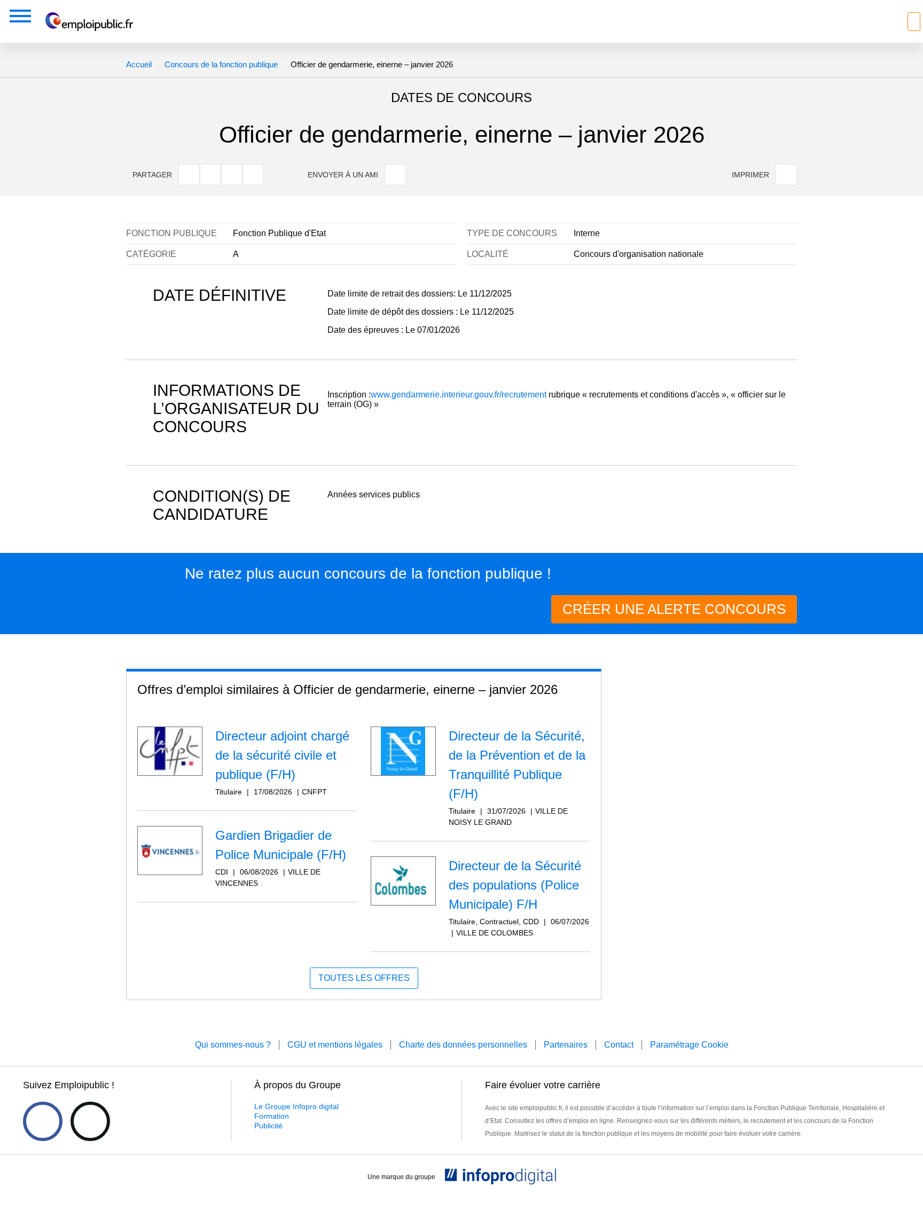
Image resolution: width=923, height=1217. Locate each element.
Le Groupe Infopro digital (296, 1106)
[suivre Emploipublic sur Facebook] (42, 1121)
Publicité (268, 1125)
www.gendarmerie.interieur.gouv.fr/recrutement (458, 394)
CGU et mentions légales (334, 1044)
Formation (271, 1116)
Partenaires (566, 1044)
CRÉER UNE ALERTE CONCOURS (674, 609)
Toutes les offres (364, 977)
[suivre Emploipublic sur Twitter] (90, 1121)
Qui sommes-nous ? (233, 1044)
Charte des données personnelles (463, 1044)
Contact (618, 1044)
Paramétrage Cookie (689, 1044)
